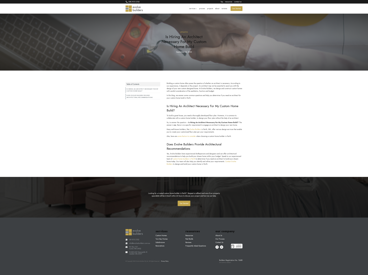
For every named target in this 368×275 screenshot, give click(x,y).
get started (236, 8)
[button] (193, 8)
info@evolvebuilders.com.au (139, 243)
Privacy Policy (164, 261)
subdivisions (160, 242)
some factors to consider (187, 136)
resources (189, 235)
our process (220, 239)
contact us (219, 242)
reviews (188, 242)
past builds (189, 239)
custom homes (161, 235)
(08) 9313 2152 (134, 1)
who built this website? (225, 262)
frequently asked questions (195, 246)
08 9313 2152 (134, 239)
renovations (160, 246)
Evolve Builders (195, 129)
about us (218, 235)
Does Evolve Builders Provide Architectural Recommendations (140, 96)
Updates (184, 32)
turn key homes (162, 239)
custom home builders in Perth (184, 159)
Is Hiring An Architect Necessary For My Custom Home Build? (142, 90)
